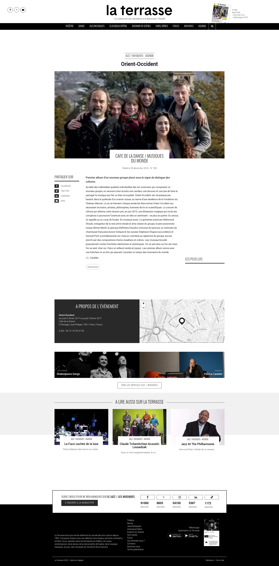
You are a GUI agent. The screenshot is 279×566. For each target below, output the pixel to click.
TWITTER (64, 191)
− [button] (144, 308)
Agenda (202, 26)
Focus (176, 26)
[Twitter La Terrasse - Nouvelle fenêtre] (16, 9)
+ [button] (143, 303)
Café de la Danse (92, 267)
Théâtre (69, 26)
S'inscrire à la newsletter (79, 503)
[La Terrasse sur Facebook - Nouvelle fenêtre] (10, 10)
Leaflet (146, 342)
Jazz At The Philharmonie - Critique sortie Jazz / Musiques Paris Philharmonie (193, 412)
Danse (81, 26)
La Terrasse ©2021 (61, 560)
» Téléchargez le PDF (240, 17)
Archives (188, 26)
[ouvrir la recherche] (212, 26)
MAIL (62, 200)
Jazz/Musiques (97, 26)
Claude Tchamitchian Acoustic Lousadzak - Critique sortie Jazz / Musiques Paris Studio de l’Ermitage (137, 412)
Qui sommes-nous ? (136, 540)
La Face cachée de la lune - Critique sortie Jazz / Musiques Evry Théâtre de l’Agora (77, 412)
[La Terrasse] (139, 9)
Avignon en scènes (141, 26)
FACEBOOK (65, 186)
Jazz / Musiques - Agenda (139, 56)
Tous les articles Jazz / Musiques (139, 385)
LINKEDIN (65, 195)
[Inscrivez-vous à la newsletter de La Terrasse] (23, 10)
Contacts (131, 543)
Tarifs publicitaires (135, 549)
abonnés (145, 504)
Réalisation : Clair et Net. (215, 560)
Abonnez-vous (133, 546)
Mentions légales (76, 560)
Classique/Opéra (118, 26)
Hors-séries (162, 26)
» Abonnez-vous (238, 15)
